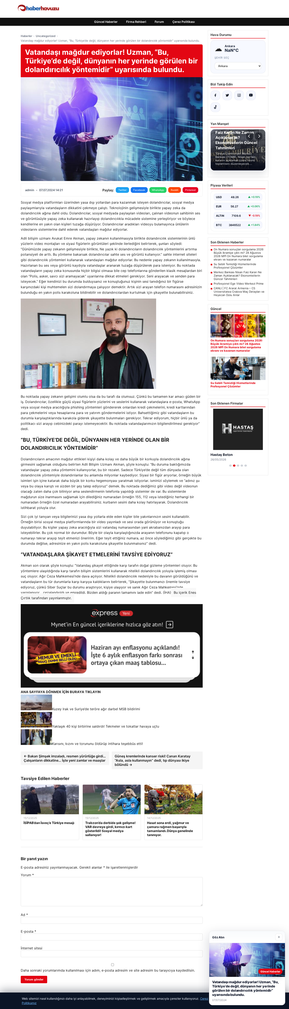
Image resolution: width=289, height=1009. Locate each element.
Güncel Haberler (106, 21)
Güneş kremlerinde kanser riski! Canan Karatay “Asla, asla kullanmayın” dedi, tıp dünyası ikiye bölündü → (152, 760)
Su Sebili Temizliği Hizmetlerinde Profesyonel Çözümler (235, 265)
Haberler (26, 36)
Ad (24, 915)
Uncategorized (45, 36)
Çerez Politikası (183, 21)
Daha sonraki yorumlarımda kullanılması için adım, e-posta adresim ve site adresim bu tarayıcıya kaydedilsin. (108, 970)
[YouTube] (251, 95)
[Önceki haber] (249, 136)
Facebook (139, 190)
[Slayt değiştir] (230, 466)
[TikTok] (215, 107)
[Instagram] (239, 95)
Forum (159, 21)
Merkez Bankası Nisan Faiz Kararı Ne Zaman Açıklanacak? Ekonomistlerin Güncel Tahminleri (238, 275)
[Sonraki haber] (258, 136)
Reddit (174, 190)
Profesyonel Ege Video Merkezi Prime (239, 283)
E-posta (28, 931)
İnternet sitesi (31, 948)
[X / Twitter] (227, 95)
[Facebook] (215, 95)
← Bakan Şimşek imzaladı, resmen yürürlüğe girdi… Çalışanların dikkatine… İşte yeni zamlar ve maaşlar (65, 758)
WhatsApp (158, 190)
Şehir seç (222, 57)
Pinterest (190, 190)
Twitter (122, 190)
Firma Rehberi (136, 21)
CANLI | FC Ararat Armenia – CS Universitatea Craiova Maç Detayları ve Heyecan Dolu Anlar (239, 292)
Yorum (27, 875)
